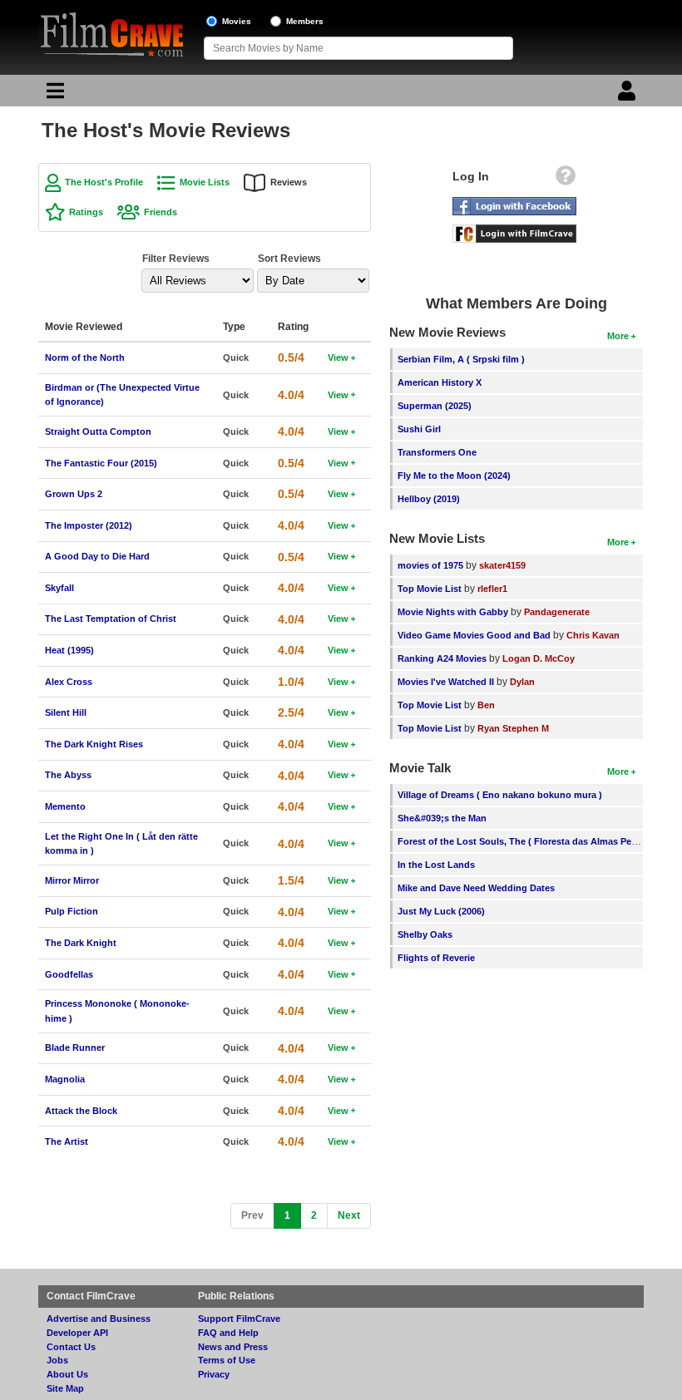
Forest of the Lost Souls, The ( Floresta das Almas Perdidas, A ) (537, 841)
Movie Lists (205, 182)
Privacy (214, 1374)
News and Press (233, 1347)
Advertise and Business (99, 1319)
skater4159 (502, 565)
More (618, 336)
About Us (67, 1374)
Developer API (77, 1333)
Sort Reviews (289, 258)
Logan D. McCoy (538, 658)
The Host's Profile (104, 182)
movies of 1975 (430, 565)
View (338, 357)
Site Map (65, 1388)
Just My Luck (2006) (441, 911)
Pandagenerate (557, 612)
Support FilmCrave (239, 1319)
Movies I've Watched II (446, 682)
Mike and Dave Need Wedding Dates (476, 888)
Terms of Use (226, 1360)
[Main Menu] (53, 95)
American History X (440, 382)
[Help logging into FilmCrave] (566, 179)
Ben (486, 705)
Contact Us (71, 1347)
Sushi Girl (419, 429)
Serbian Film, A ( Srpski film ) (461, 359)
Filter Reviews (176, 258)
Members (305, 21)
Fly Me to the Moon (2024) (454, 476)
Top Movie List (430, 589)
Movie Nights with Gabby (453, 612)
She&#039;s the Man (442, 818)
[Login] (629, 95)
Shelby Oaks (425, 934)
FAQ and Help (228, 1333)
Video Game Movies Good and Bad (474, 635)
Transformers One (437, 452)
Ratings (86, 212)
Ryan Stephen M (513, 728)
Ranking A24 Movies (442, 658)
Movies (236, 21)
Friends (160, 212)
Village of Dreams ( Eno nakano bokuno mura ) (500, 795)
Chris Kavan (593, 635)
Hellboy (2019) (429, 499)
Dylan (522, 682)
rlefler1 (492, 589)
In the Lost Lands (436, 865)
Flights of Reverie (436, 958)
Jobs (57, 1360)
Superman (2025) (435, 406)
